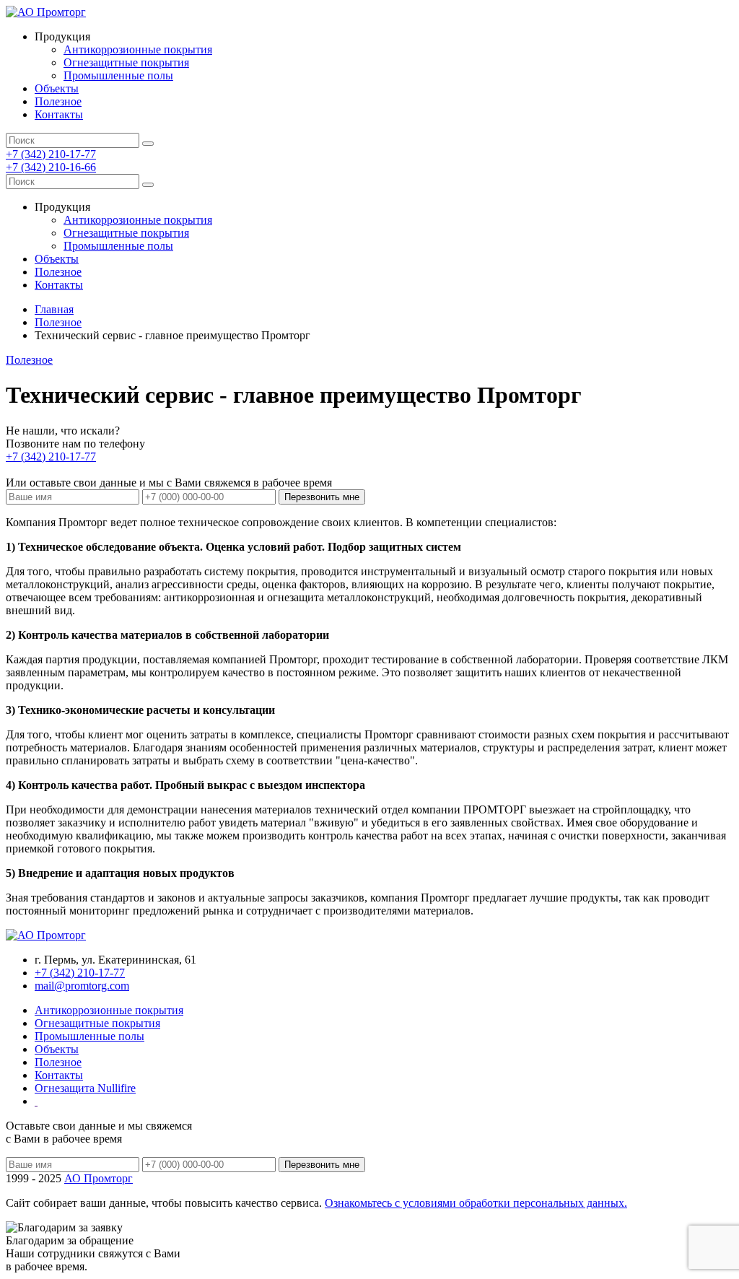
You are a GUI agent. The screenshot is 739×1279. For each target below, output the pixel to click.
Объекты (57, 88)
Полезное (58, 101)
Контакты (59, 114)
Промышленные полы (118, 75)
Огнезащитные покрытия (126, 62)
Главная (54, 309)
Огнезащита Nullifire (85, 1088)
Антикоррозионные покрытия (138, 49)
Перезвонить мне (321, 497)
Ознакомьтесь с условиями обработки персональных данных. (476, 1203)
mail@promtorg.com (82, 985)
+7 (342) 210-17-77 (51, 154)
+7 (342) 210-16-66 (51, 167)
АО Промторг (98, 1178)
